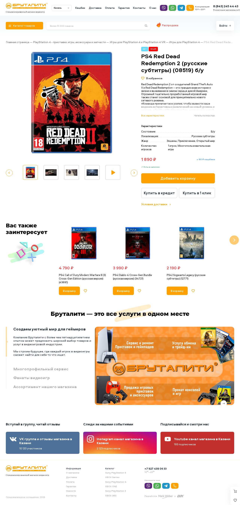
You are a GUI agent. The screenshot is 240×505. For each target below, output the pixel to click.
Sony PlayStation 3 (115, 490)
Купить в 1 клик (197, 192)
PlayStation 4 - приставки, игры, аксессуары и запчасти (69, 42)
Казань (58, 7)
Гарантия (124, 8)
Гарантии (71, 486)
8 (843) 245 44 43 (225, 6)
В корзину (69, 291)
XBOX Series (112, 477)
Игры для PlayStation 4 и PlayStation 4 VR (137, 42)
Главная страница (17, 42)
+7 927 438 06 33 (156, 468)
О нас (152, 8)
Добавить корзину (178, 178)
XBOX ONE (111, 486)
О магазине (72, 472)
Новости (71, 490)
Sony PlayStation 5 (115, 472)
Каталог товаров (24, 25)
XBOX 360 (110, 495)
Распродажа (170, 25)
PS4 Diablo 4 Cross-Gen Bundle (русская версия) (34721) (132, 276)
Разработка (151, 496)
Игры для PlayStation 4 (184, 42)
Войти (223, 25)
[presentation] (51, 240)
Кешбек (80, 8)
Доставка (95, 8)
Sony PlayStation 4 (115, 481)
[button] (125, 103)
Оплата (110, 8)
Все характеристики (152, 115)
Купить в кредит (159, 192)
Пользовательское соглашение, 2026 (25, 497)
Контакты (139, 8)
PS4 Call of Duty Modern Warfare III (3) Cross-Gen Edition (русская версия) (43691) (82, 278)
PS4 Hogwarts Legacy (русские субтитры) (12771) (186, 276)
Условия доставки (154, 204)
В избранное (154, 78)
